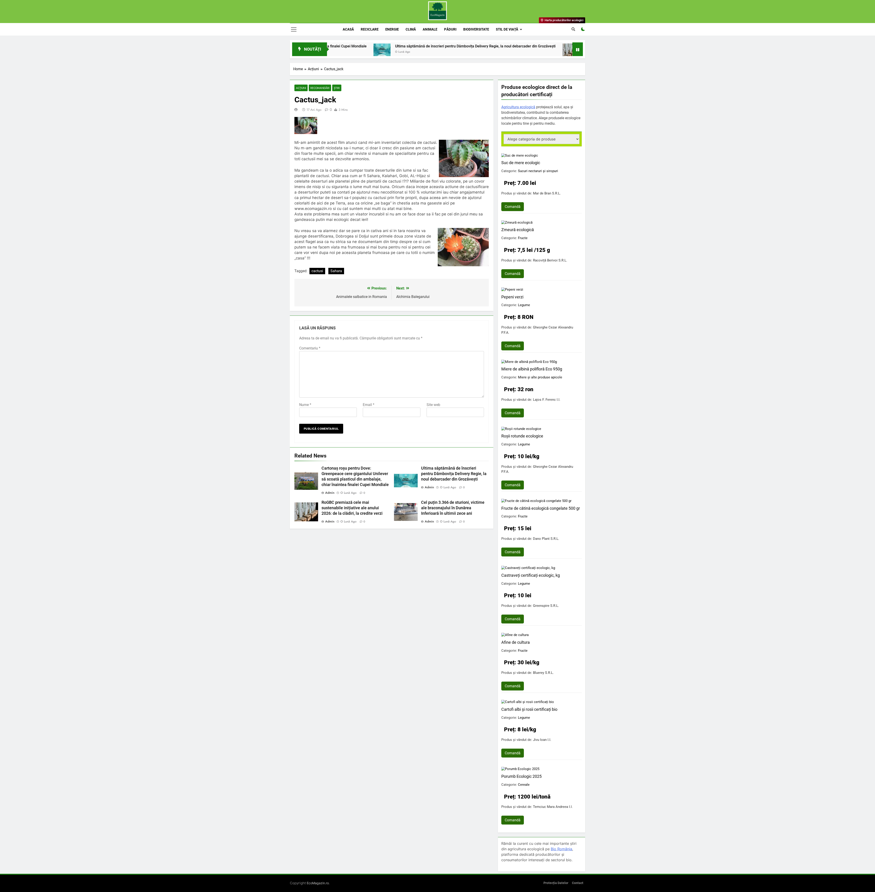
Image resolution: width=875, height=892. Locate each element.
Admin (330, 492)
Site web (433, 405)
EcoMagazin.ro (318, 883)
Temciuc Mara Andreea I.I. (553, 807)
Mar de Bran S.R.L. (547, 193)
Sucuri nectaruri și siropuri (538, 171)
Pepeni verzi (512, 297)
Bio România (561, 849)
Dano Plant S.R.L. (546, 539)
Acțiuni (301, 88)
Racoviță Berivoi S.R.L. (550, 260)
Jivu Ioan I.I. (542, 740)
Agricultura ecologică (518, 107)
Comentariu (309, 348)
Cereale (524, 785)
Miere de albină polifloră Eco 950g (531, 369)
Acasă (348, 29)
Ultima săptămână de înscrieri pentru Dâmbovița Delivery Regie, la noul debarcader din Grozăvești (423, 46)
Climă (411, 29)
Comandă (512, 206)
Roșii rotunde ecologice (522, 436)
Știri (337, 88)
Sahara (336, 271)
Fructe (523, 238)
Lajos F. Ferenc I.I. (546, 400)
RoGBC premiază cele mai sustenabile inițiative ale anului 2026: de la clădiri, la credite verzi (352, 508)
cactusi (317, 271)
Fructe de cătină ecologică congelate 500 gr (540, 508)
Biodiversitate (476, 29)
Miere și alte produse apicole (540, 377)
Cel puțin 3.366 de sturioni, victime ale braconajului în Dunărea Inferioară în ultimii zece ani (452, 508)
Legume (524, 305)
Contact (577, 883)
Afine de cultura (515, 642)
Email (368, 405)
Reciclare (369, 29)
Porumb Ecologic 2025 (521, 776)
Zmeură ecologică (517, 229)
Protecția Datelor (555, 883)
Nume (305, 405)
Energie (392, 29)
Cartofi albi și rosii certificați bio (529, 709)
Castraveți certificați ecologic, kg (530, 575)
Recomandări (319, 88)
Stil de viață (507, 29)
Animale (430, 29)
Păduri (450, 29)
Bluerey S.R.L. (543, 673)
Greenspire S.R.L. (546, 606)
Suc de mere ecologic (520, 162)
